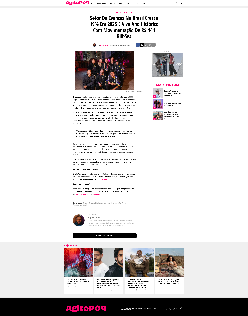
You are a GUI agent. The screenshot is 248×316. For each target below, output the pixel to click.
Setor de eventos (112, 203)
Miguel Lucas (104, 45)
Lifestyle (112, 3)
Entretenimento (101, 3)
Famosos (121, 3)
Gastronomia (130, 3)
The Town (122, 203)
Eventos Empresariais (90, 203)
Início (92, 3)
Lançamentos (141, 3)
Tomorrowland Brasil (80, 205)
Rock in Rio (102, 203)
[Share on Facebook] (138, 45)
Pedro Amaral (101, 290)
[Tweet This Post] (142, 45)
